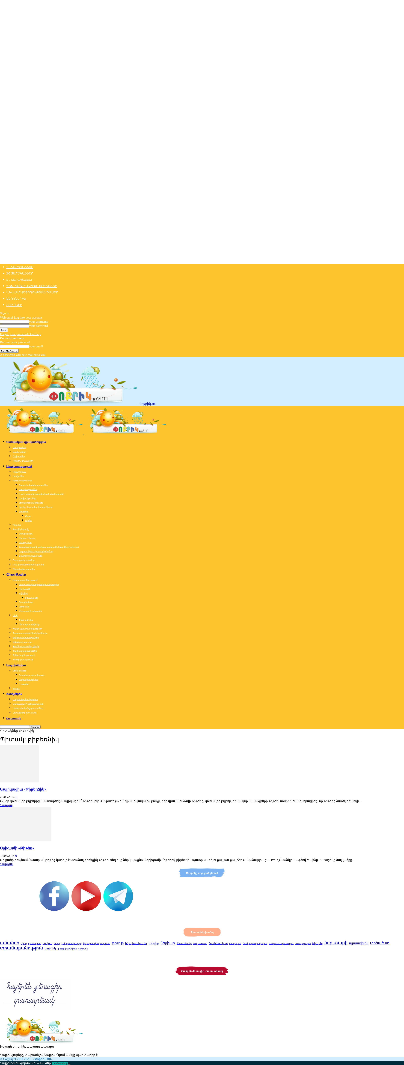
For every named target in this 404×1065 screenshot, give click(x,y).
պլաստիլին (358, 943)
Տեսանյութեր (19, 670)
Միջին (28, 520)
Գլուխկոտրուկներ (22, 480)
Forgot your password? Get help (20, 334)
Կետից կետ (25, 542)
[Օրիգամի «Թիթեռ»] (25, 840)
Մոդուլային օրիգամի (30, 610)
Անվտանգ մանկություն (25, 699)
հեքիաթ (168, 943)
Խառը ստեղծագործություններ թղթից (39, 584)
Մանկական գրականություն (26, 442)
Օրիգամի (24, 606)
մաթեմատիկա (218, 943)
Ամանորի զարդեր (22, 641)
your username (38, 321)
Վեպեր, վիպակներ (23, 460)
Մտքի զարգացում (19, 466)
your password (38, 325)
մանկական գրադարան (255, 943)
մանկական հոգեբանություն (281, 944)
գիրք (24, 943)
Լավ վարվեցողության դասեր (32, 292)
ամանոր (9, 942)
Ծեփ (15, 615)
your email (36, 346)
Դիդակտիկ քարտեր (24, 568)
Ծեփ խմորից (26, 619)
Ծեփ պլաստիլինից (29, 624)
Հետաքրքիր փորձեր (23, 560)
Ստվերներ (18, 476)
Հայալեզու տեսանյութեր (32, 675)
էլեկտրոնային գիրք (72, 943)
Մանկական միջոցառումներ (28, 708)
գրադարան (34, 943)
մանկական (235, 943)
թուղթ (118, 943)
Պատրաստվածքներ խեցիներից (30, 633)
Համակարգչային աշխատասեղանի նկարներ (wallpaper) (49, 546)
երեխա (47, 943)
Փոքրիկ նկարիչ (21, 529)
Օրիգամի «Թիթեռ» (17, 847)
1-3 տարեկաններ (19, 267)
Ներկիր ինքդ (26, 533)
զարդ (57, 943)
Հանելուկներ (19, 451)
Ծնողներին (16, 298)
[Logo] (42, 433)
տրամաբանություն (21, 948)
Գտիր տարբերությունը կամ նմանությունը (41, 493)
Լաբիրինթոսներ (27, 498)
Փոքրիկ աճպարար (23, 659)
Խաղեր (16, 688)
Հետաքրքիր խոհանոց (24, 712)
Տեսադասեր (31, 597)
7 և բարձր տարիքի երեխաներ (31, 286)
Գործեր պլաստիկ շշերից (26, 646)
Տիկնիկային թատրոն (24, 655)
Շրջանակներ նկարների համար (36, 551)
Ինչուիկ (17, 524)
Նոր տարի (14, 305)
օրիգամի (83, 948)
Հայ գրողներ (19, 447)
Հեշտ (28, 515)
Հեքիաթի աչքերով (28, 679)
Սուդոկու (24, 511)
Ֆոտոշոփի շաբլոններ (30, 555)
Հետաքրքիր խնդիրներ (31, 502)
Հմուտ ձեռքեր (16, 574)
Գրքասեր (24, 683)
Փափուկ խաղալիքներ (25, 650)
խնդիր (154, 943)
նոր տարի (336, 942)
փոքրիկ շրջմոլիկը (67, 948)
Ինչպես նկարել (27, 538)
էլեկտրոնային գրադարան (96, 943)
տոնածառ (379, 943)
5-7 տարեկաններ (19, 279)
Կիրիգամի (24, 588)
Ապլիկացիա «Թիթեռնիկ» (23, 789)
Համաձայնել (60, 1063)
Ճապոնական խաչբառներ (33, 484)
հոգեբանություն (200, 944)
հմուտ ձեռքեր (184, 943)
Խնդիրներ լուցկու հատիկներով (35, 507)
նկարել (317, 943)
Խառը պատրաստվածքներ (27, 628)
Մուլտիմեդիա (16, 665)
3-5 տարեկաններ (19, 273)
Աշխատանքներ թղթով (25, 580)
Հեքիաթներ (19, 456)
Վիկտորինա (19, 471)
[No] (69, 1064)
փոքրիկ (50, 948)
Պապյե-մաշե (26, 602)
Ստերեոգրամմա (28, 489)
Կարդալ (6, 805)
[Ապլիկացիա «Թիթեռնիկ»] (19, 781)
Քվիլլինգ (23, 593)
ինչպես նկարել (136, 943)
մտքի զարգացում (303, 944)
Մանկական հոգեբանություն (28, 703)
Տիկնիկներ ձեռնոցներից (26, 637)
